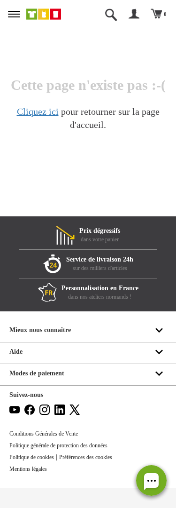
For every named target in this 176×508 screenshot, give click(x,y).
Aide (16, 351)
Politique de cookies (31, 457)
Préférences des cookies (85, 457)
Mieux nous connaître (40, 329)
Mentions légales (28, 469)
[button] (151, 480)
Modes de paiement (36, 373)
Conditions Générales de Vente (43, 433)
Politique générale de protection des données (58, 445)
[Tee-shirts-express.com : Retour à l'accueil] (50, 14)
